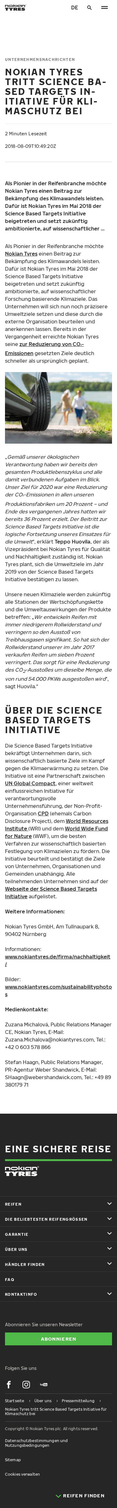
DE (74, 7)
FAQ (9, 1279)
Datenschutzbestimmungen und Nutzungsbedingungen (36, 1442)
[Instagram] (26, 1384)
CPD (43, 813)
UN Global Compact (30, 783)
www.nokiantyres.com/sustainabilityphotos (58, 990)
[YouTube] (43, 1384)
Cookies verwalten (22, 1474)
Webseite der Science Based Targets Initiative (51, 893)
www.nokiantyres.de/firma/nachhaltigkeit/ (57, 960)
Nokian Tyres (21, 254)
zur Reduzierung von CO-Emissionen (44, 348)
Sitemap (13, 1459)
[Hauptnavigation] (104, 7)
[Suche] (89, 7)
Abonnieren (58, 1339)
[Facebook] (8, 1384)
